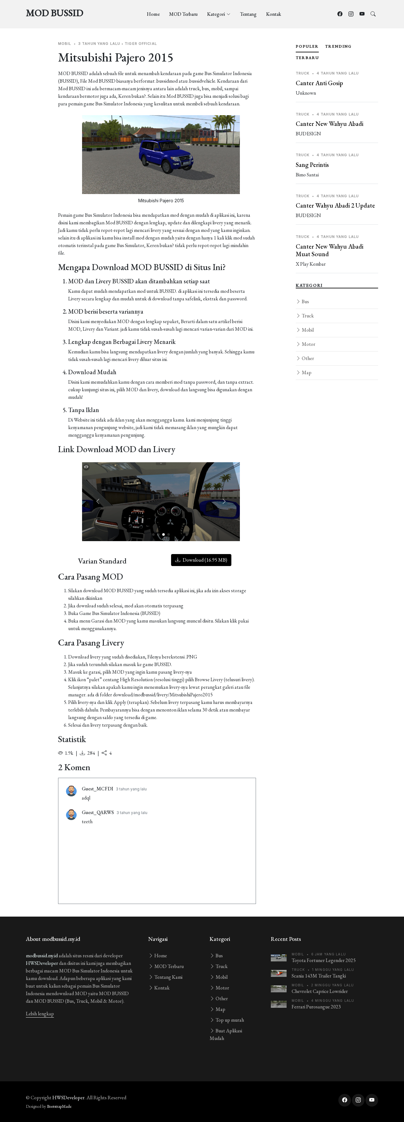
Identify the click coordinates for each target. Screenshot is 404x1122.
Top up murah (229, 1020)
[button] (224, 501)
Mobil (307, 330)
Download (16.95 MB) (204, 560)
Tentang (248, 14)
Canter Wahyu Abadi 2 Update (335, 205)
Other (307, 358)
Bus (305, 301)
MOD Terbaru (183, 14)
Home (153, 14)
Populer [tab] (307, 46)
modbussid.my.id (42, 955)
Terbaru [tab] (307, 57)
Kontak (273, 14)
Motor (308, 344)
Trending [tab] (338, 46)
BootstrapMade (59, 1106)
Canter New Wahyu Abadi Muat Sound (329, 250)
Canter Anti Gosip (319, 83)
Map (306, 372)
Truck (307, 315)
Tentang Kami (167, 977)
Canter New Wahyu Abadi (329, 124)
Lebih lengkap (40, 1013)
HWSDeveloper (42, 963)
